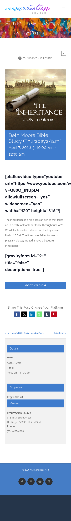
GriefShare (59, 332)
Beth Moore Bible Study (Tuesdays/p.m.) (25, 332)
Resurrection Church (19, 413)
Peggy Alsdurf (15, 397)
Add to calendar (35, 285)
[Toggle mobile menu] (64, 6)
